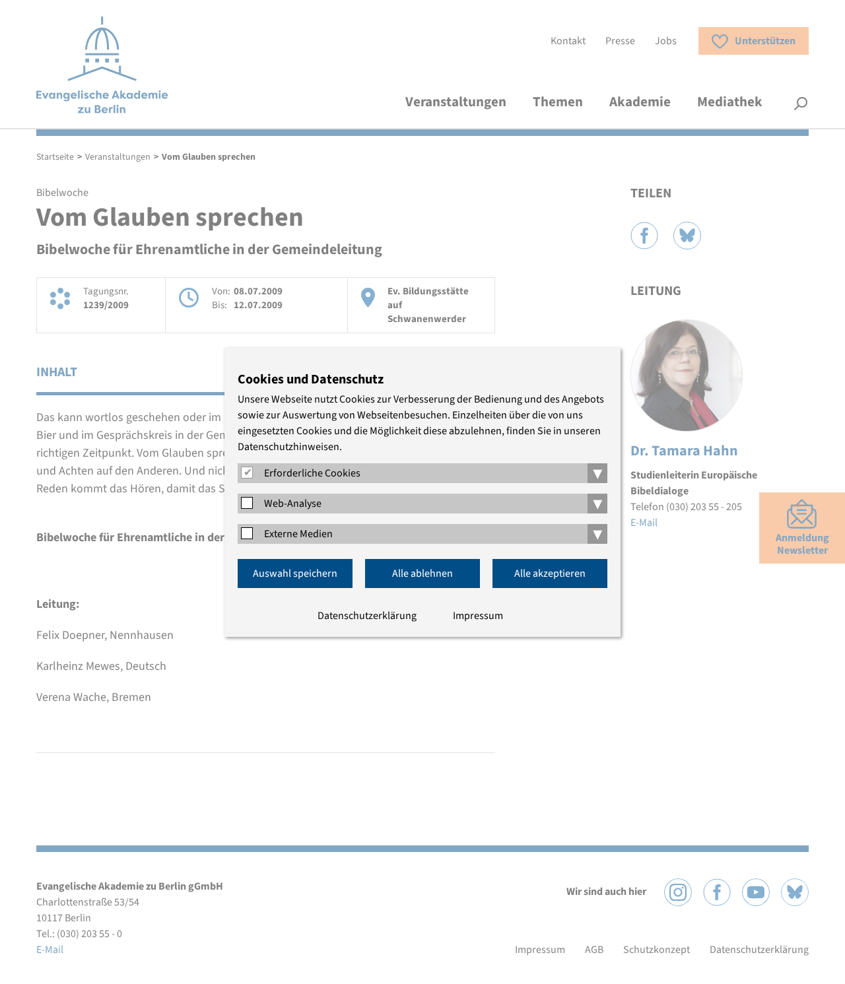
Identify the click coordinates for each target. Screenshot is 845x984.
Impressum (478, 615)
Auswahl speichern (295, 573)
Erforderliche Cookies (312, 473)
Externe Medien (298, 534)
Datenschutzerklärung (367, 615)
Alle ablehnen (422, 573)
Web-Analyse (292, 503)
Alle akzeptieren (550, 573)
